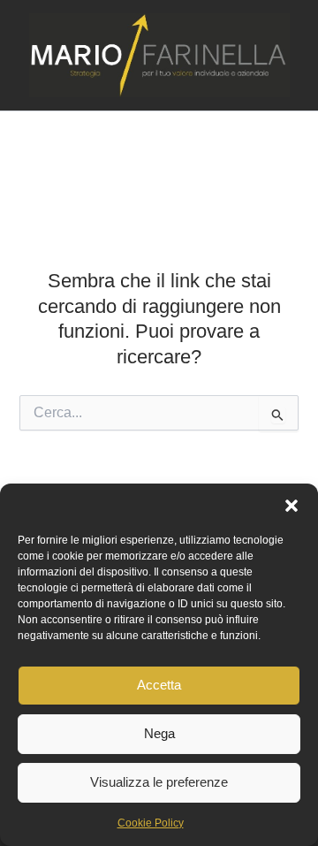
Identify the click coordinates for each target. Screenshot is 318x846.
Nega (159, 733)
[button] (291, 505)
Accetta (159, 684)
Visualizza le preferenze (159, 781)
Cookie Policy (150, 823)
